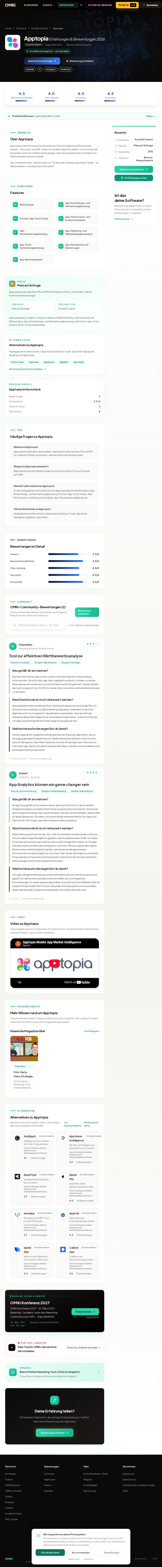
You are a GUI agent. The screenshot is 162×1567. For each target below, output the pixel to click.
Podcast (9, 1502)
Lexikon (9, 1507)
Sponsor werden (100, 5)
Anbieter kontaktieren (40, 60)
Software (21, 28)
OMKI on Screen (13, 1490)
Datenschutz (129, 1479)
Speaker (48, 1490)
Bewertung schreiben (81, 60)
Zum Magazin (91, 1031)
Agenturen (49, 1479)
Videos (8, 1496)
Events (47, 5)
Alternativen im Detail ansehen (26, 369)
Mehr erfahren (122, 218)
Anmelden (152, 5)
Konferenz (31, 5)
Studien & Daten (13, 1513)
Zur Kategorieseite (72, 1124)
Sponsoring (90, 1490)
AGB (125, 1490)
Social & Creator (39, 28)
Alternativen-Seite (91, 1124)
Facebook (65, 69)
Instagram (50, 69)
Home (8, 28)
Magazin (88, 1479)
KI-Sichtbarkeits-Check (96, 1473)
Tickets (126, 5)
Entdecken (66, 5)
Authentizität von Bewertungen (139, 1485)
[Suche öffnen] (81, 5)
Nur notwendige (81, 1552)
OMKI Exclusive (12, 1485)
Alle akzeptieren (50, 1552)
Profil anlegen (91, 1485)
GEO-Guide (11, 1519)
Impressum (128, 1473)
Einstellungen (111, 1552)
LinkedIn (30, 69)
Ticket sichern (83, 1311)
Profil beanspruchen (136, 177)
